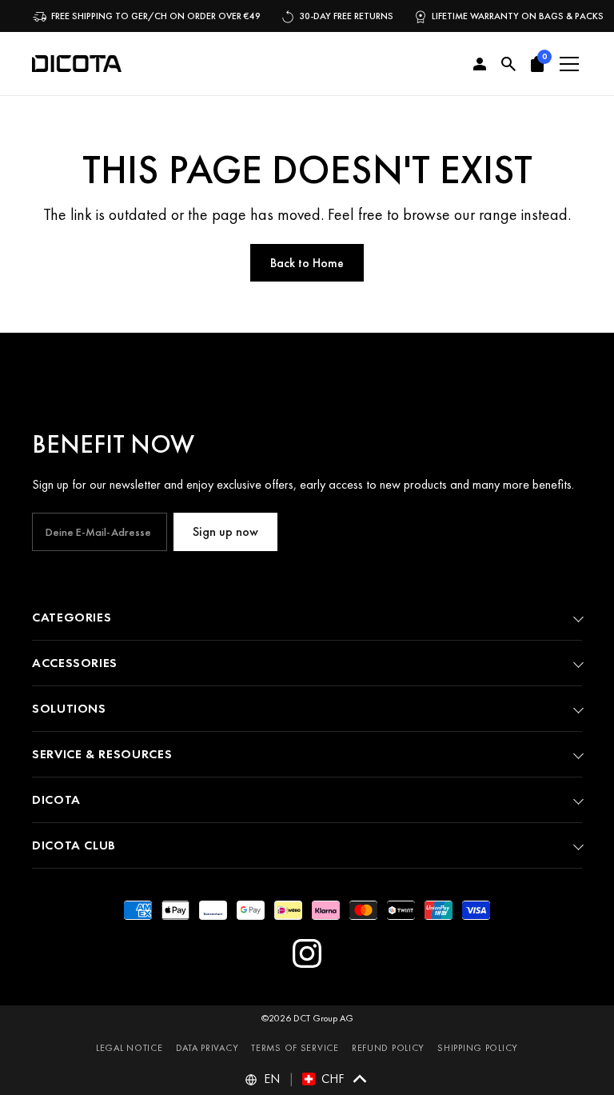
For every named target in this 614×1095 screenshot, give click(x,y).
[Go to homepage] (77, 64)
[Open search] (508, 64)
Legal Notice (129, 1047)
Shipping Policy (477, 1047)
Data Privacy (207, 1047)
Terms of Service (295, 1047)
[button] (537, 64)
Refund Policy (388, 1047)
